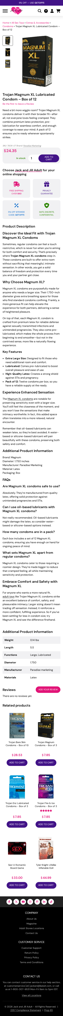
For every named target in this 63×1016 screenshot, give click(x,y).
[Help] (46, 11)
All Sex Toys (17, 22)
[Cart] (58, 11)
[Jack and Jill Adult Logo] (16, 11)
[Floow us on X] (16, 902)
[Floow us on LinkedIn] (44, 902)
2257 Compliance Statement (25, 1010)
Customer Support (31, 948)
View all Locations (31, 995)
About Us (31, 918)
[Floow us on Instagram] (30, 902)
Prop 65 (48, 1010)
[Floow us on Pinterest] (37, 902)
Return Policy (32, 952)
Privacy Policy (31, 957)
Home (6, 22)
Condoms (8, 26)
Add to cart (49, 158)
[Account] (52, 11)
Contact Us (32, 933)
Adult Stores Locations (31, 928)
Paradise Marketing (32, 145)
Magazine (31, 923)
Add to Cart (17, 762)
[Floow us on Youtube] (23, 902)
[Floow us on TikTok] (51, 902)
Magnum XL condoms (20, 399)
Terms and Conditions (31, 962)
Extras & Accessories (37, 22)
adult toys (8, 596)
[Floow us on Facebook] (9, 902)
